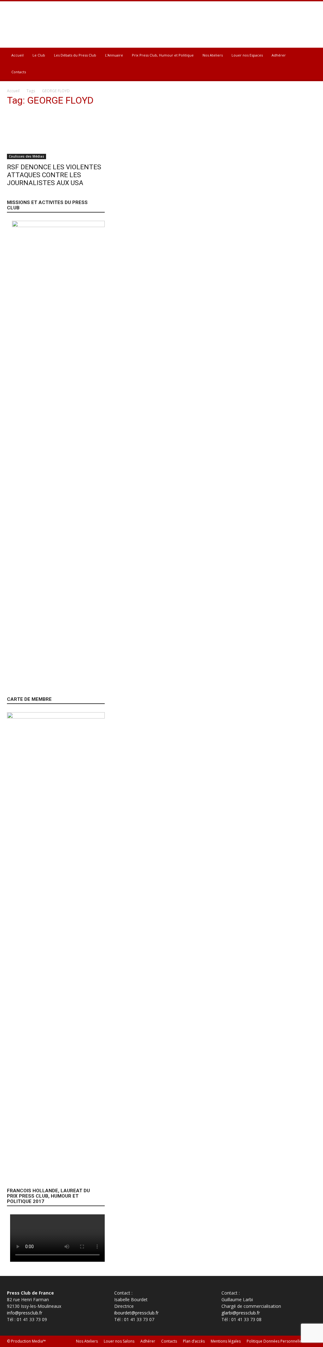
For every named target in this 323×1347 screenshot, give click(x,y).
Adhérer (279, 55)
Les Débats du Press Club (75, 55)
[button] (308, 56)
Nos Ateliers (213, 55)
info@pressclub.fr (24, 1313)
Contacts (18, 71)
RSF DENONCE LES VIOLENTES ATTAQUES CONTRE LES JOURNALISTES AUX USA (54, 175)
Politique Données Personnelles (275, 1341)
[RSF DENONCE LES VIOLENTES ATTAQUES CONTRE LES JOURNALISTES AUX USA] (54, 135)
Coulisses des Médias (26, 156)
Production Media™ (28, 1341)
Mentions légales (226, 1341)
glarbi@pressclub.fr (240, 1313)
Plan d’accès (194, 1341)
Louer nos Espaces (247, 55)
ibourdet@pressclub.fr (136, 1313)
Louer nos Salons (119, 1341)
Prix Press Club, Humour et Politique (163, 55)
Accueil (17, 55)
